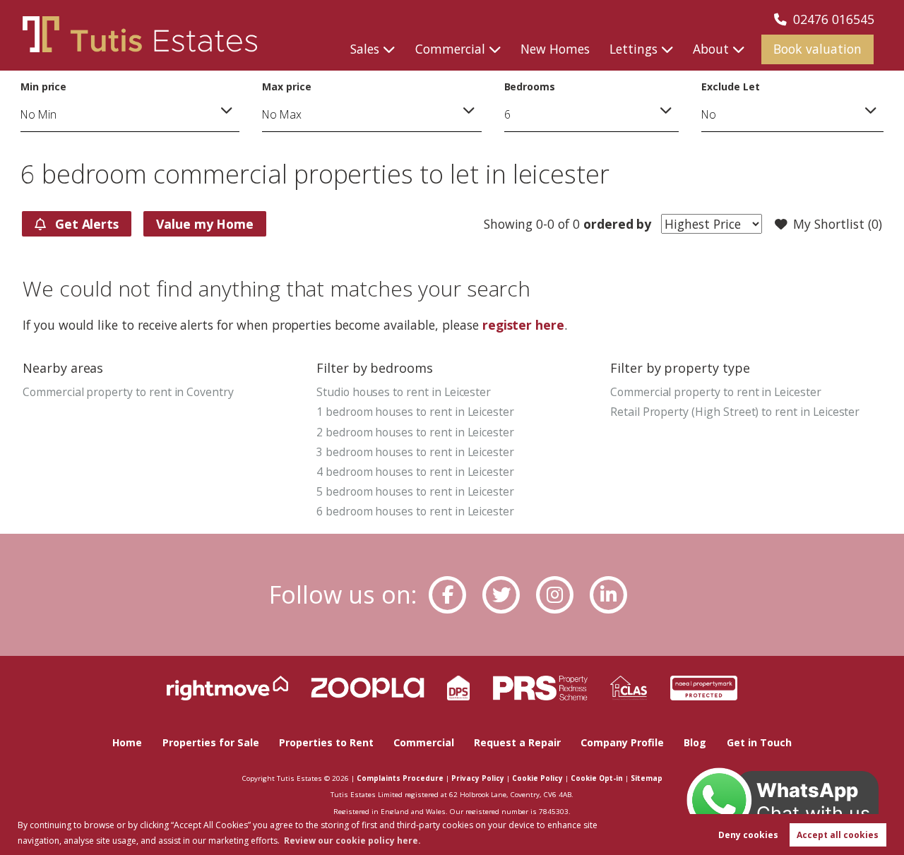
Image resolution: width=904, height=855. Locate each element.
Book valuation (817, 48)
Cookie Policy (537, 778)
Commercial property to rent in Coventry (128, 392)
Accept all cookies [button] (838, 835)
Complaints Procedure (400, 778)
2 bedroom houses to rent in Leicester (415, 432)
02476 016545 (833, 19)
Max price (286, 86)
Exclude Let (730, 86)
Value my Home (205, 223)
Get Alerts (85, 223)
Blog (695, 742)
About (711, 48)
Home (127, 742)
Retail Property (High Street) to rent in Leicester (735, 411)
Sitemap (646, 778)
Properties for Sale (210, 742)
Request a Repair (517, 742)
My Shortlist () (837, 223)
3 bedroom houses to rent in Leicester (415, 452)
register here (523, 324)
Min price (43, 86)
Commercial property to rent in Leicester (715, 392)
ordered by (615, 223)
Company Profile (622, 742)
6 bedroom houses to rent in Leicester (415, 511)
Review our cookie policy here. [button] (352, 841)
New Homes (555, 48)
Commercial (450, 48)
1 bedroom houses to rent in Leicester (415, 411)
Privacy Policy (477, 778)
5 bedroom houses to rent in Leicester (415, 491)
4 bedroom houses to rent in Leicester (415, 471)
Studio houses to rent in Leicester (403, 392)
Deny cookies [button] (748, 835)
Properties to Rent (326, 742)
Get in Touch (759, 742)
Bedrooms (530, 86)
